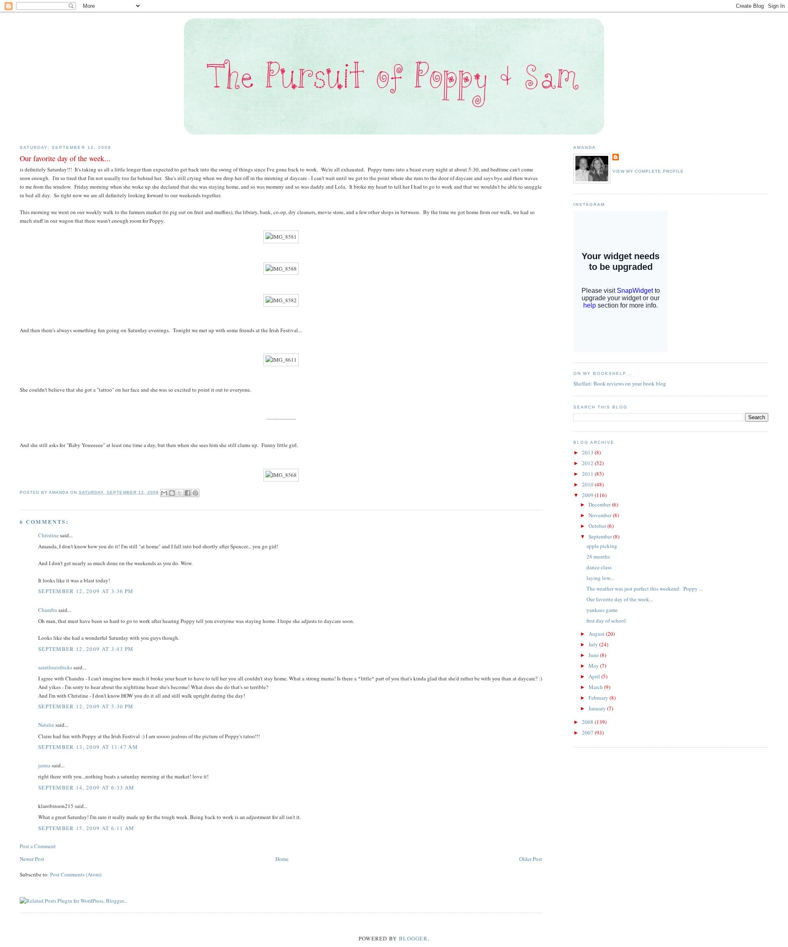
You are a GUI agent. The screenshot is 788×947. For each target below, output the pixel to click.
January (598, 708)
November (601, 515)
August (597, 633)
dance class (599, 567)
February (599, 697)
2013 (588, 452)
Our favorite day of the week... (619, 599)
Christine (48, 535)
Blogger (413, 938)
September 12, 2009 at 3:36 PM (86, 591)
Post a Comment (38, 846)
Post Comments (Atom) (75, 874)
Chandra (47, 610)
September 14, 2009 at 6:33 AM (86, 787)
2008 (588, 722)
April (595, 676)
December (600, 504)
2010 (588, 484)
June (594, 655)
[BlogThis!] (172, 493)
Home (282, 859)
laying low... (600, 578)
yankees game (602, 610)
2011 (588, 473)
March (596, 687)
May (594, 665)
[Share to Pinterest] (195, 493)
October (598, 525)
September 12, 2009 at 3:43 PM (86, 649)
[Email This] (164, 493)
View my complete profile (648, 171)
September (601, 536)
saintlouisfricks (55, 667)
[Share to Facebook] (187, 493)
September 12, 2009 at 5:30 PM (86, 706)
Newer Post (32, 859)
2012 (588, 463)
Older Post (530, 859)
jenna (44, 765)
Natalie (46, 724)
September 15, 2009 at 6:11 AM (86, 828)
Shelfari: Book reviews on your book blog (619, 383)
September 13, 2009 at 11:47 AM (88, 747)
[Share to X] (180, 493)
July (594, 644)
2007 (588, 732)
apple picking (601, 546)
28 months (598, 556)
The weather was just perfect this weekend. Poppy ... (644, 588)
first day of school (606, 620)
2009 (588, 495)
